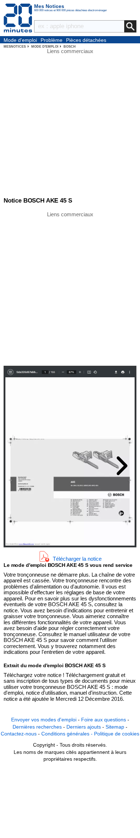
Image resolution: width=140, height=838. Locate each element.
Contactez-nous (19, 734)
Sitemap (115, 727)
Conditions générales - (67, 734)
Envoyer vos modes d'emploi (43, 719)
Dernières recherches (37, 727)
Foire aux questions (103, 719)
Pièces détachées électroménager (86, 40)
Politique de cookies (116, 734)
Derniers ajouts (83, 727)
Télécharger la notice (77, 559)
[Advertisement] (70, 288)
